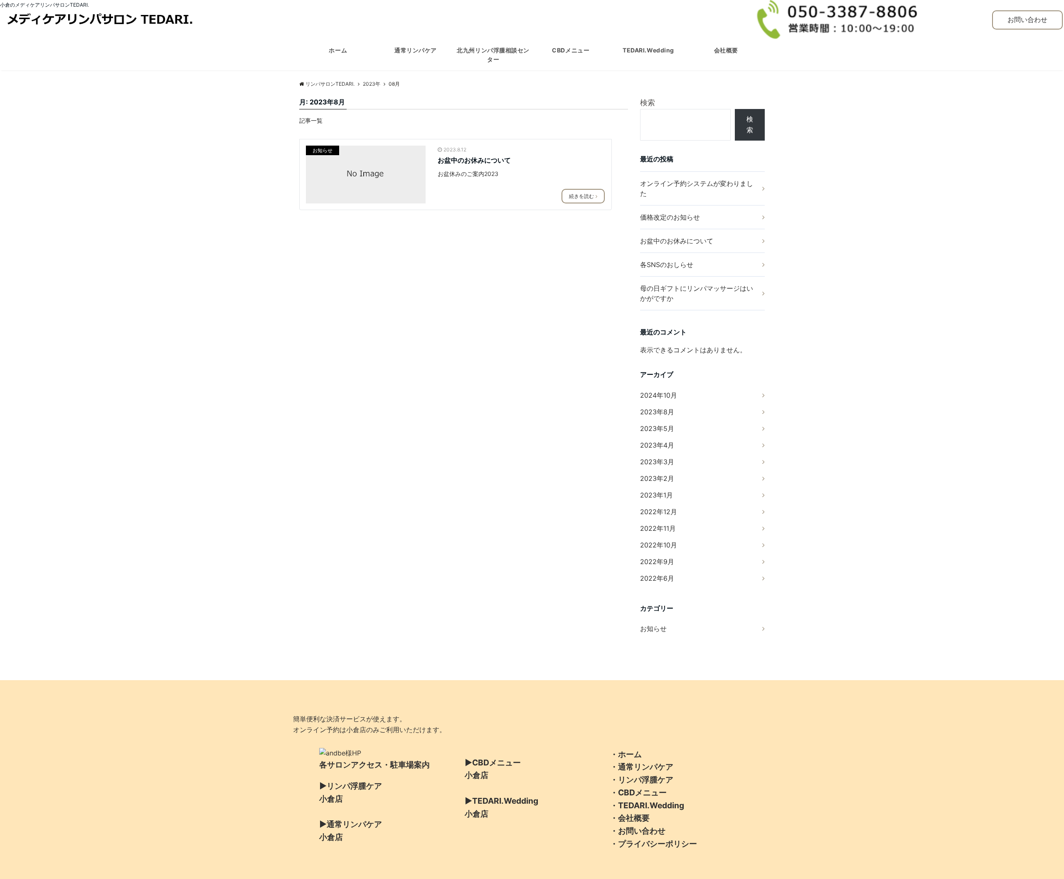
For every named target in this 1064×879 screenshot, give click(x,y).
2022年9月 (657, 561)
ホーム (338, 50)
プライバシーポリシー (657, 844)
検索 (647, 102)
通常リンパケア (415, 50)
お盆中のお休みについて (474, 160)
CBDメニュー (570, 50)
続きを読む (581, 196)
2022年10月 (658, 545)
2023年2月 (657, 478)
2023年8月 (657, 412)
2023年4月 (657, 445)
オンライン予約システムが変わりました (696, 188)
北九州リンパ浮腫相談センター (493, 55)
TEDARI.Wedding (648, 50)
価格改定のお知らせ (670, 217)
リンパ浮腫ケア (645, 780)
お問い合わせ (1027, 19)
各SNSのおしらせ (666, 264)
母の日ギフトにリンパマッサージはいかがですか (696, 293)
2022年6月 (657, 578)
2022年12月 (658, 512)
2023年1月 (656, 495)
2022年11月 (658, 528)
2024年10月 (658, 395)
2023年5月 (657, 428)
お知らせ (322, 150)
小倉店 (331, 799)
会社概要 (726, 50)
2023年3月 (657, 462)
